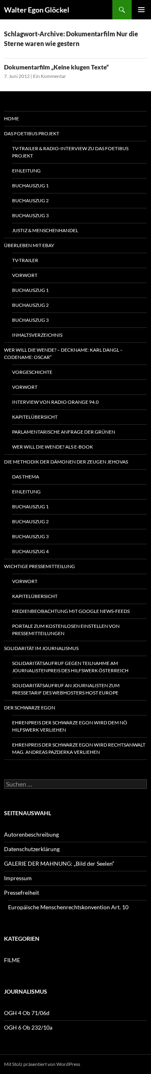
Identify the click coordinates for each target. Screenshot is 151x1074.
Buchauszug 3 (30, 215)
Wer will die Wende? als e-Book (52, 447)
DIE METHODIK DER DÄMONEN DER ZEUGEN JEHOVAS (66, 462)
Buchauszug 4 (30, 551)
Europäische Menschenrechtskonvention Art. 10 (68, 907)
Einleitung (26, 171)
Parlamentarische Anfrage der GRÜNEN (63, 432)
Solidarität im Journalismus (41, 648)
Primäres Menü (141, 9)
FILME (12, 960)
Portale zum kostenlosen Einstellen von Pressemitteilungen (66, 629)
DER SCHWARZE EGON (29, 708)
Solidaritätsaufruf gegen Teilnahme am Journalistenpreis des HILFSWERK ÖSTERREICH (70, 666)
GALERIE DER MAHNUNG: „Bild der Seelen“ (59, 863)
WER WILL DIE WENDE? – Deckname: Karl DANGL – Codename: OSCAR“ (63, 353)
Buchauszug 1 (30, 185)
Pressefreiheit (21, 892)
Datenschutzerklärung (32, 848)
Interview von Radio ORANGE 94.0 (55, 402)
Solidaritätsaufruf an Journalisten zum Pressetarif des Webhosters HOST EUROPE (66, 689)
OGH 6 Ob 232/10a (28, 1027)
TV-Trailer (25, 260)
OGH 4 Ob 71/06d (27, 1012)
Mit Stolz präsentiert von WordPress (42, 1064)
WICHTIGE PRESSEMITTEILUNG (39, 566)
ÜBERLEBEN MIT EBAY (29, 245)
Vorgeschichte (32, 372)
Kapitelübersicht (35, 417)
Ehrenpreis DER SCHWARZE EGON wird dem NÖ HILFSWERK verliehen (69, 726)
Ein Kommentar (49, 76)
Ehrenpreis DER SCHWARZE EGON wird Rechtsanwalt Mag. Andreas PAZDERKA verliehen (78, 748)
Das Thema (25, 477)
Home (11, 118)
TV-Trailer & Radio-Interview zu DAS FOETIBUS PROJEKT (70, 152)
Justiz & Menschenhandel (45, 230)
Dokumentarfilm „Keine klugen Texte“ (56, 67)
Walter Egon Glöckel (36, 9)
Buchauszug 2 (30, 200)
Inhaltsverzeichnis (37, 335)
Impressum (18, 878)
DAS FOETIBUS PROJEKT (31, 133)
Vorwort (24, 275)
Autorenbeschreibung (31, 834)
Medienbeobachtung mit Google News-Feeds (71, 611)
